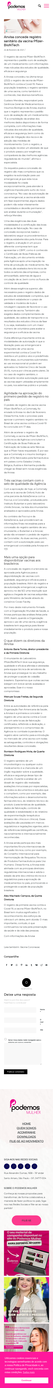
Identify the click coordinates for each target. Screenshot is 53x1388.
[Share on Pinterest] (21, 965)
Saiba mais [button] (29, 1372)
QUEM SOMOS (26, 1128)
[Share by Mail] (46, 965)
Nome (42, 1010)
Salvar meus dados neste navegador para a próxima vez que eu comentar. (24, 1041)
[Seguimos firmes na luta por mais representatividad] (26, 1346)
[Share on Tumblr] (31, 965)
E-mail (41, 1022)
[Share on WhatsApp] (16, 965)
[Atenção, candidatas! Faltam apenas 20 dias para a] (26, 1299)
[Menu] (45, 6)
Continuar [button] (26, 1380)
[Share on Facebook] (6, 965)
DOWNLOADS (26, 1136)
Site (41, 1030)
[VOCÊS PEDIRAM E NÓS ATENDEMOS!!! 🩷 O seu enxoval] (26, 1253)
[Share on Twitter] (11, 965)
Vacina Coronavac (30, 947)
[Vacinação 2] (23, 26)
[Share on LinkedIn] (26, 965)
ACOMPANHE (26, 1132)
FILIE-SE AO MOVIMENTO (27, 1141)
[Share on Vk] (36, 965)
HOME (26, 1123)
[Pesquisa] (38, 6)
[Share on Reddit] (41, 965)
